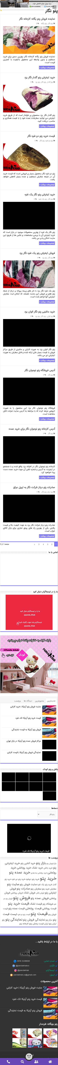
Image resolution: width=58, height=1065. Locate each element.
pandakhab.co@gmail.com (25, 974)
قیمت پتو (39, 914)
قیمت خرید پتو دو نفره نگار (41, 136)
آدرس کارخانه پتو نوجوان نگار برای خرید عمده (32, 429)
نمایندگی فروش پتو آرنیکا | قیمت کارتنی (24, 752)
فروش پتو (21, 898)
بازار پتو (41, 863)
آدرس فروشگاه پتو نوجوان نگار (40, 370)
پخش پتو (33, 923)
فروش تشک (29, 893)
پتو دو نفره (49, 140)
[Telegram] (32, 1055)
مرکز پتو (49, 920)
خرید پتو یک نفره (44, 884)
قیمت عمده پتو (16, 908)
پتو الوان (50, 316)
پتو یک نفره (43, 199)
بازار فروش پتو (51, 863)
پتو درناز (50, 492)
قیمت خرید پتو (18, 903)
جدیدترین (51, 700)
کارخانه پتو (24, 923)
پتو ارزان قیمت (45, 923)
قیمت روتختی (33, 908)
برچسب (17, 700)
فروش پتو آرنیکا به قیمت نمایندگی (26, 729)
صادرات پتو (23, 889)
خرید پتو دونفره (32, 879)
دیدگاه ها (28, 700)
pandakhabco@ (22, 965)
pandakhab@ (23, 970)
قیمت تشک (36, 904)
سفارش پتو (36, 889)
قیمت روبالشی (49, 908)
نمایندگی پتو (13, 919)
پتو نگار (50, 23)
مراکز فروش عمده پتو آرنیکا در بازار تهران (23, 741)
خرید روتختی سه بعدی (39, 873)
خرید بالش (48, 868)
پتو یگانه (44, 23)
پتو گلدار (50, 82)
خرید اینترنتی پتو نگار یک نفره (40, 194)
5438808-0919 (23, 961)
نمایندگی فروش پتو (34, 920)
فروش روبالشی (17, 892)
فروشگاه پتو (48, 904)
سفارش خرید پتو (49, 888)
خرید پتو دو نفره (18, 879)
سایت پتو (13, 884)
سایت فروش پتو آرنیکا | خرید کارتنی (25, 706)
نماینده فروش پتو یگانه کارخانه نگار (37, 19)
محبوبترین (39, 700)
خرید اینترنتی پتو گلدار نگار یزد (39, 77)
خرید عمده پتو (19, 872)
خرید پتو (48, 878)
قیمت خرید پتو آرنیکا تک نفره (28, 718)
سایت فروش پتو (28, 884)
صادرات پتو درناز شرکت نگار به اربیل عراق (34, 487)
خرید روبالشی (24, 868)
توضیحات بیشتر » (47, 67)
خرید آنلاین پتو (28, 863)
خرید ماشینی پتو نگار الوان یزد (39, 312)
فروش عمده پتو (40, 898)
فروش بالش (40, 893)
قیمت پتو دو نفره (24, 914)
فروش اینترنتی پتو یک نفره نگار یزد (37, 253)
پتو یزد (37, 82)
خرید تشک (37, 868)
